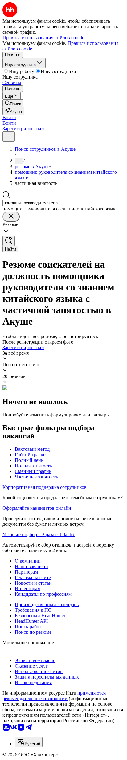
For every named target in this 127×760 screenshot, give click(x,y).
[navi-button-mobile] (8, 136)
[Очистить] (11, 217)
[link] (12, 103)
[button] (9, 117)
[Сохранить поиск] (8, 241)
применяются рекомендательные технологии (54, 695)
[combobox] (30, 203)
